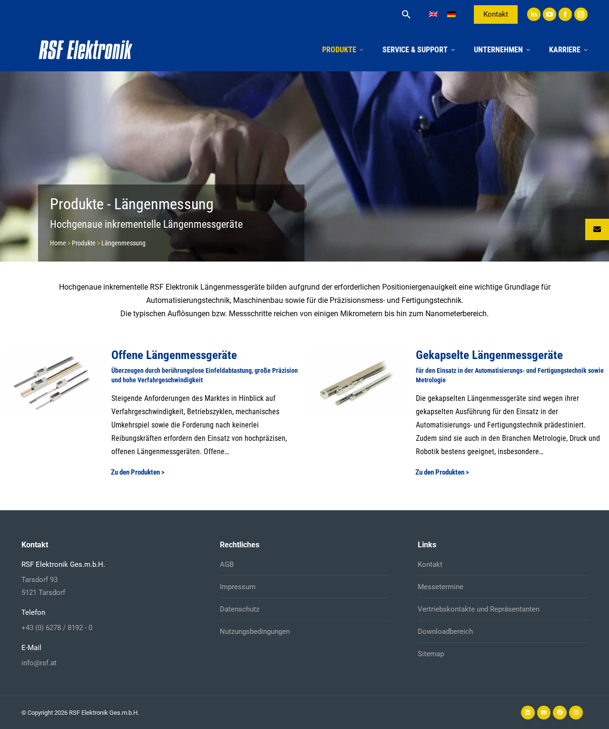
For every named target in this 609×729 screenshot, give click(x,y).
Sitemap (431, 654)
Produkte (84, 243)
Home (58, 243)
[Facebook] (560, 712)
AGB (227, 564)
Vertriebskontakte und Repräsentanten (479, 609)
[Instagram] (576, 712)
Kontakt (430, 564)
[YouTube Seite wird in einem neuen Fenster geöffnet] (549, 14)
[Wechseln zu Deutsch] (451, 14)
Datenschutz (239, 609)
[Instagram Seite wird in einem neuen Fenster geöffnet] (581, 14)
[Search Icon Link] (406, 14)
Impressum (237, 587)
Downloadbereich (445, 631)
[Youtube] (544, 712)
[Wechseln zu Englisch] (433, 14)
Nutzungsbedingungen (255, 631)
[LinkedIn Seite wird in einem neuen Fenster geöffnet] (533, 14)
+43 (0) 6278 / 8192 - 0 (56, 627)
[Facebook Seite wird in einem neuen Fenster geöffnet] (565, 14)
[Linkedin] (528, 712)
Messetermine (440, 587)
